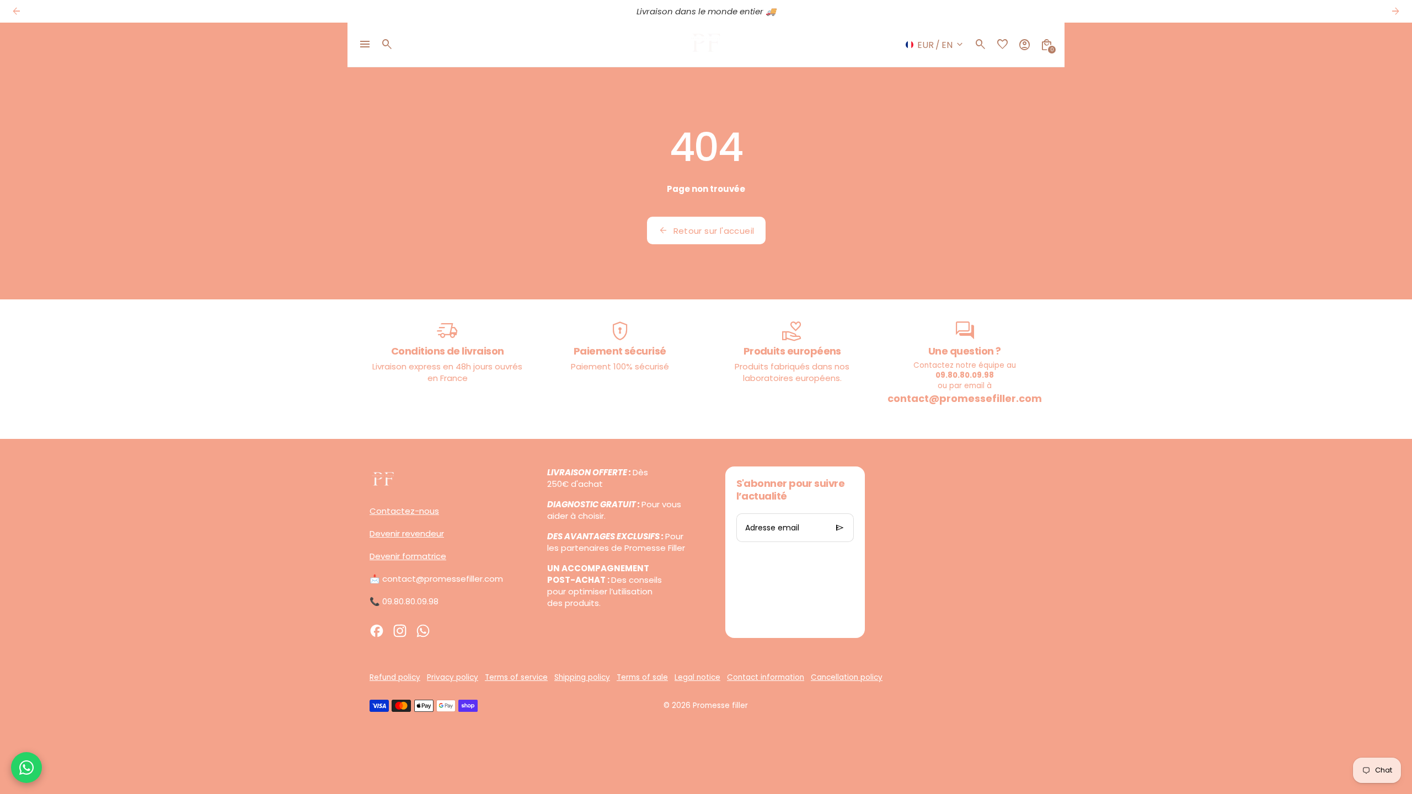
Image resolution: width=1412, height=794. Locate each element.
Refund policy (395, 677)
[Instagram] (400, 631)
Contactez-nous (404, 511)
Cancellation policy (846, 677)
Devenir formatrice (408, 556)
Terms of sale (642, 677)
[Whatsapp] (423, 631)
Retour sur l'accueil (706, 230)
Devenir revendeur (407, 533)
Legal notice (697, 677)
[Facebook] (377, 631)
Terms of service (516, 677)
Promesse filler (720, 705)
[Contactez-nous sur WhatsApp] (26, 767)
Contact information (765, 677)
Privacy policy (452, 677)
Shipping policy (582, 677)
